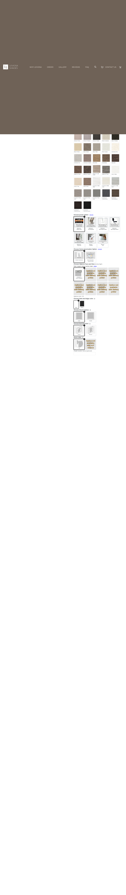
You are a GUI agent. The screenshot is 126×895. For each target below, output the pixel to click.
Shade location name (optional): (83, 351)
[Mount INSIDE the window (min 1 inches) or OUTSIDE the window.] (90, 310)
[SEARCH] (95, 67)
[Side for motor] (82, 337)
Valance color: (78, 296)
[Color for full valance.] (82, 296)
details (91, 215)
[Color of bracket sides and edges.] (94, 298)
